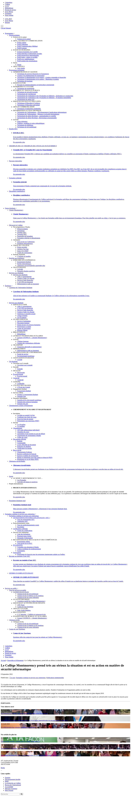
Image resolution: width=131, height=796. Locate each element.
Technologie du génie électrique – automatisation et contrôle (36, 116)
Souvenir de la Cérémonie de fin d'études (14, 748)
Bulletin (19, 441)
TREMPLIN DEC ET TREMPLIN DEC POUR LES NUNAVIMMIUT (33, 146)
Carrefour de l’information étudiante (20, 287)
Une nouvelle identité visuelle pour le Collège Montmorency (20, 741)
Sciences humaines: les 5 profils (27, 52)
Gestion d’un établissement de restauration (30, 75)
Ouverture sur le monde (24, 365)
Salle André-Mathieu (24, 610)
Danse (19, 64)
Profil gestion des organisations (27, 61)
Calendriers (8, 2)
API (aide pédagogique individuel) (28, 430)
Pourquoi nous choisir (24, 536)
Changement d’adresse (24, 452)
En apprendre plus (19, 142)
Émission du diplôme (24, 446)
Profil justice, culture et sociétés (27, 57)
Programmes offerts (23, 541)
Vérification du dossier (24, 448)
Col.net (3, 28)
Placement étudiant (23, 323)
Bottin (3, 768)
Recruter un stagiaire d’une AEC (19, 556)
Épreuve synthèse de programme (27, 456)
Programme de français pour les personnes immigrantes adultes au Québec (41, 554)
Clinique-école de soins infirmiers (28, 597)
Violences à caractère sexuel (26, 314)
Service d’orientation (24, 321)
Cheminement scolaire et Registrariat (21, 405)
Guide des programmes (24, 253)
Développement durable (12, 779)
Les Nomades (21, 480)
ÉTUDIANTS (18, 545)
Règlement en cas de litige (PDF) (28, 459)
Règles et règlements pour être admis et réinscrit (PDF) (34, 457)
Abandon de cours (23, 432)
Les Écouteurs (21, 317)
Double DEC (13, 129)
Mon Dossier (9, 790)
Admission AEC (22, 521)
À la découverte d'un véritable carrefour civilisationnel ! (19, 727)
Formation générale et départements (28, 238)
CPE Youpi (20, 605)
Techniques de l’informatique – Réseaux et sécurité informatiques (38, 114)
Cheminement (17, 428)
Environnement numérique (25, 356)
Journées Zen (21, 396)
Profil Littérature (22, 44)
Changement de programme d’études (29, 435)
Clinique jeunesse (23, 341)
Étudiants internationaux (25, 243)
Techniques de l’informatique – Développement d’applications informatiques (42, 112)
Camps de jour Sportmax (25, 607)
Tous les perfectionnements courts (28, 525)
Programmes (9, 33)
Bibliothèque (9, 8)
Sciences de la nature (24, 39)
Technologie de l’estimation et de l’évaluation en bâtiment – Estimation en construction (45, 96)
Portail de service (10, 10)
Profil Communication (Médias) (27, 46)
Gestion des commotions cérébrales (28, 343)
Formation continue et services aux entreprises (20, 514)
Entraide (20, 369)
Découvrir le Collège (16, 225)
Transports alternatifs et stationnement (29, 347)
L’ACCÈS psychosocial (25, 282)
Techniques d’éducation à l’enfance (28, 103)
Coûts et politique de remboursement (29, 549)
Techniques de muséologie (25, 88)
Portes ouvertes (22, 247)
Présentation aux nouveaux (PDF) (28, 421)
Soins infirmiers (22, 121)
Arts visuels (21, 68)
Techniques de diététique (25, 125)
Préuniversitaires (14, 35)
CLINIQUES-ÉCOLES (21, 592)
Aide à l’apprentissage (24, 276)
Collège (7, 4)
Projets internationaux (24, 264)
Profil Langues (22, 48)
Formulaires (21, 551)
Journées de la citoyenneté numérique (29, 400)
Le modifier (21, 426)
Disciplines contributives (17, 191)
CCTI (7, 6)
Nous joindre (9, 15)
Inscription (20, 527)
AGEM (19, 360)
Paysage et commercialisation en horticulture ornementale (35, 85)
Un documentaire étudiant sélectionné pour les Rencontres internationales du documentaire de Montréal (34, 720)
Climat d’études (22, 315)
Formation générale (15, 178)
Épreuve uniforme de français (26, 454)
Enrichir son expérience (16, 258)
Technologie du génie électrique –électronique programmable (37, 118)
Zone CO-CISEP (22, 251)
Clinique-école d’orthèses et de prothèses (30, 596)
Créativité (16, 378)
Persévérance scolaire (24, 326)
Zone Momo (9, 12)
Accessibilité (9, 787)
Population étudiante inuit (17, 501)
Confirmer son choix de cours (26, 417)
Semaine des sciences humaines (27, 402)
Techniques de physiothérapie (26, 127)
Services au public (11, 588)
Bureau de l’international (13, 785)
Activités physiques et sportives (27, 482)
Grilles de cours (22, 437)
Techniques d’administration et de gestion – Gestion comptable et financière (41, 77)
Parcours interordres (15, 161)
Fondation (8, 13)
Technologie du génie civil (25, 99)
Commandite (21, 443)
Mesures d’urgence (11, 788)
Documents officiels (19, 439)
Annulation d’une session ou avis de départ (31, 434)
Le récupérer (21, 424)
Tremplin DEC (22, 234)
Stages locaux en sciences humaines (28, 325)
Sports (11, 476)
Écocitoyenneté (18, 374)
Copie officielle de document (26, 445)
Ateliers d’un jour (23, 249)
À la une (12, 678)
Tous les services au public (17, 590)
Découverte (21, 372)
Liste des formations (23, 534)
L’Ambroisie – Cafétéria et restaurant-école (31, 614)
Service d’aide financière (25, 280)
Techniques (21, 231)
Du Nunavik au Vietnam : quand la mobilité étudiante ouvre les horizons (24, 713)
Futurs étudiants (10, 208)
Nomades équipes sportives (26, 271)
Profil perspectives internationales (28, 55)
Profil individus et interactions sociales (29, 53)
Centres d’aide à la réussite (25, 278)
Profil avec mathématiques (25, 59)
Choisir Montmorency (16, 210)
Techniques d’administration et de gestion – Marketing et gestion (38, 79)
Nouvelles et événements (15, 660)
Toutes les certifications (24, 530)
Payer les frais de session (25, 419)
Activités (20, 269)
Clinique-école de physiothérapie (27, 594)
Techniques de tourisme (24, 81)
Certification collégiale (20, 529)
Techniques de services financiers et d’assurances (33, 74)
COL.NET (8, 19)
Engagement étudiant (24, 262)
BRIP (7, 781)
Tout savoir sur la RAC (24, 543)
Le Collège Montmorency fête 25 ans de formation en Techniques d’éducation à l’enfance (30, 755)
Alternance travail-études (25, 265)
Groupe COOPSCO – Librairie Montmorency (32, 338)
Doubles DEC (21, 232)
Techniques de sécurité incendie (27, 92)
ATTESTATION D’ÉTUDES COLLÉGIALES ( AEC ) (31, 518)
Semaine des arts (22, 404)
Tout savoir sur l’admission (26, 242)
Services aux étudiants (16, 273)
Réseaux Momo (22, 330)
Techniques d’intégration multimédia (29, 109)
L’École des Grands (23, 387)
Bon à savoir (17, 450)
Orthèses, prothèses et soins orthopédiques (30, 123)
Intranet (7, 22)
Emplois (7, 777)
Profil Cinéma (21, 42)
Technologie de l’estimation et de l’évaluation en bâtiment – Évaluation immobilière (44, 97)
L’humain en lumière (24, 256)
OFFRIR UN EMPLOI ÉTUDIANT (21, 573)
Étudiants (8, 286)
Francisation (17, 552)
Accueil (3, 660)
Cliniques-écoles (14, 620)
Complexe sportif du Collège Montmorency (31, 601)
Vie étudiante (13, 361)
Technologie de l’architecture (26, 94)
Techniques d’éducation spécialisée (28, 105)
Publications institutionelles (55, 678)
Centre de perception (24, 328)
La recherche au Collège (13, 783)
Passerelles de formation (25, 236)
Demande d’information (25, 538)
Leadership (20, 383)
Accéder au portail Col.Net (26, 415)
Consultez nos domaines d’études (28, 547)
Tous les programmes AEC (26, 519)
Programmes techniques (16, 70)
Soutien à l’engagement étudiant (27, 394)
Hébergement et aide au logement (28, 284)
